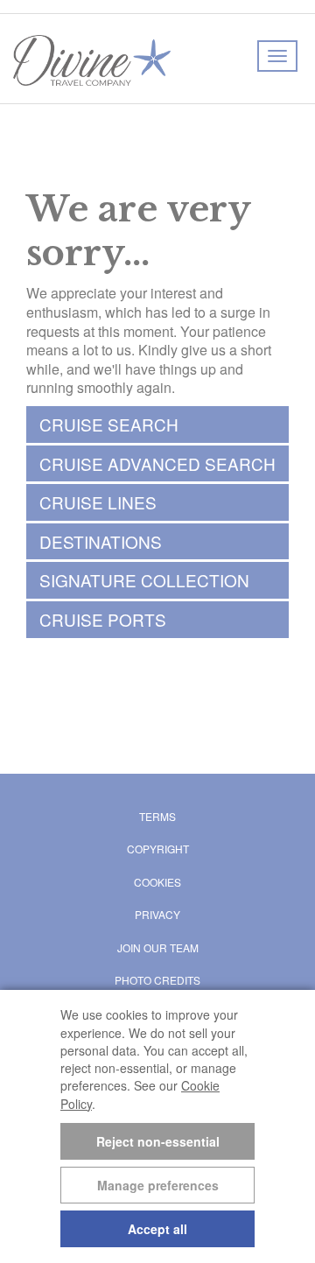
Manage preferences (158, 1185)
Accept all (157, 1229)
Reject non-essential (158, 1141)
